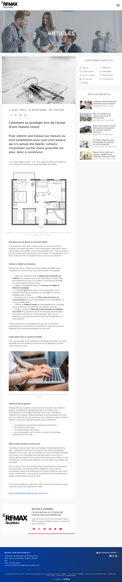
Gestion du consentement (66, 575)
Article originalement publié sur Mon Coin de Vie (28, 493)
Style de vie (107, 79)
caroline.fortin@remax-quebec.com (26, 565)
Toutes (85, 68)
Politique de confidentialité (96, 574)
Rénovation (107, 75)
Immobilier (106, 71)
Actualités (87, 79)
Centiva (66, 579)
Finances (106, 68)
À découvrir (87, 71)
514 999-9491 (14, 563)
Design (85, 83)
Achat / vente (18, 110)
